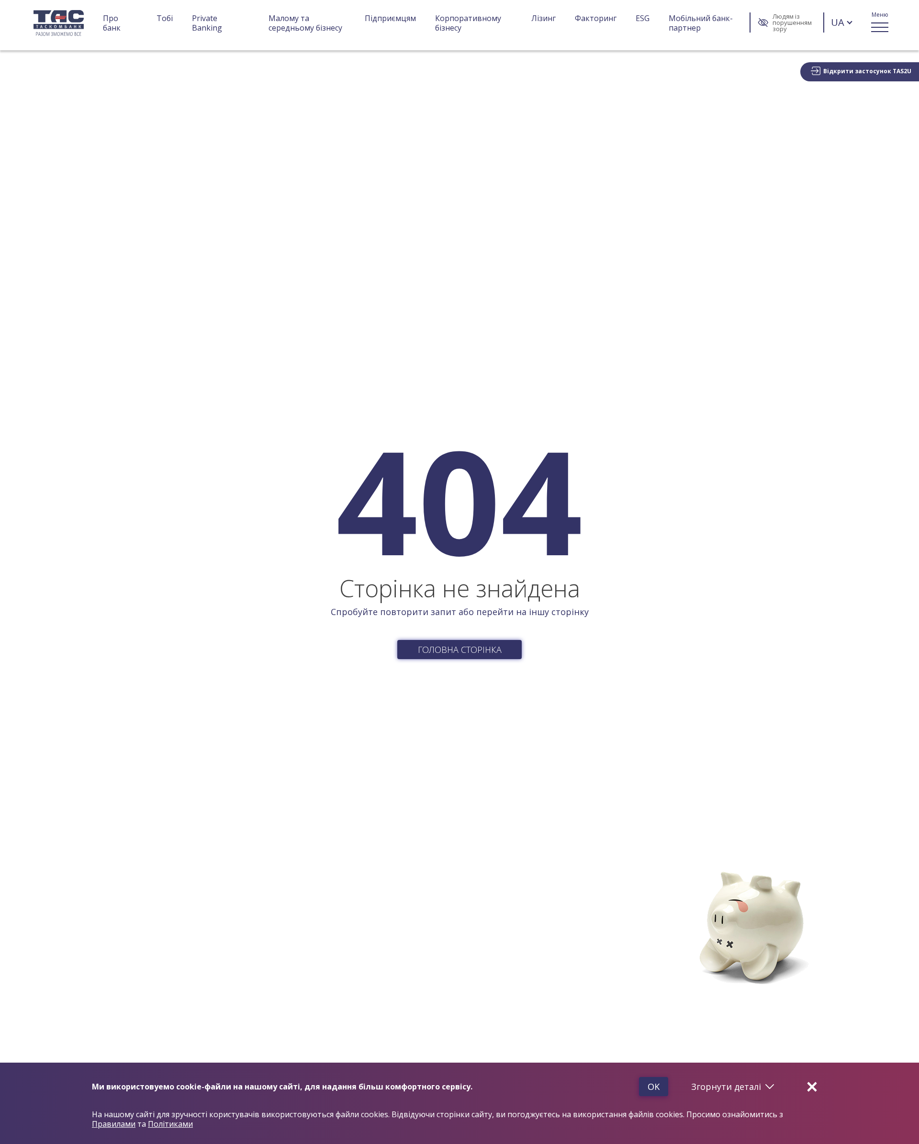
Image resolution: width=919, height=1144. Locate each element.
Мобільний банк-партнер (701, 23)
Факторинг (595, 18)
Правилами (113, 1124)
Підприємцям (390, 18)
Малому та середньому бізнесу (305, 23)
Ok (654, 1086)
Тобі (165, 18)
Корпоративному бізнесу (469, 23)
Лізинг (543, 18)
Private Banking (207, 23)
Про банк (112, 23)
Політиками (170, 1124)
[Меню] (879, 22)
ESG (643, 18)
